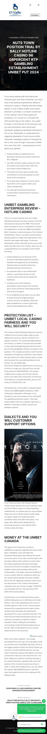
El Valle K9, (10, 728)
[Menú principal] (39, 5)
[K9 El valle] (15, 10)
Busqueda (35, 15)
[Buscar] (30, 5)
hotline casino (19, 391)
